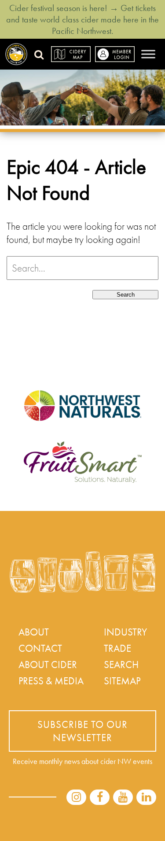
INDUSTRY (125, 632)
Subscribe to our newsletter (82, 731)
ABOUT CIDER (47, 664)
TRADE (117, 648)
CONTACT (40, 648)
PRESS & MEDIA (51, 680)
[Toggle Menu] (148, 54)
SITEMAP (122, 680)
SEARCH (121, 664)
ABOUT (33, 632)
